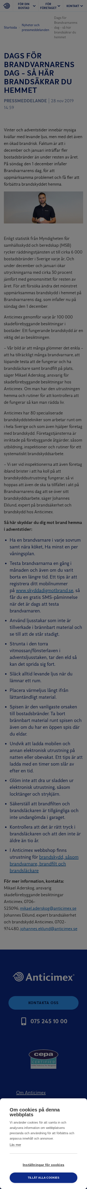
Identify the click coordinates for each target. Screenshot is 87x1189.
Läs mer (15, 1145)
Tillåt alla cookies (43, 1177)
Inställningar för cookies (43, 1165)
